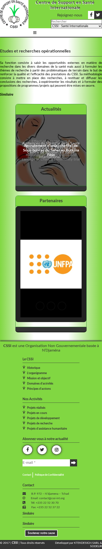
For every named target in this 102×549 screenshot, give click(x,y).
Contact (27, 475)
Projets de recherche (39, 423)
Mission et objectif (38, 378)
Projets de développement (43, 418)
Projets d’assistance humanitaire (47, 428)
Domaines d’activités (40, 383)
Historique (33, 367)
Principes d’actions (39, 388)
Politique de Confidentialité (49, 475)
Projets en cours (37, 413)
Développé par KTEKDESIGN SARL (77, 542)
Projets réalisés (36, 407)
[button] (40, 306)
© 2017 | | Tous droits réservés (22, 542)
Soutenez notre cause (41, 533)
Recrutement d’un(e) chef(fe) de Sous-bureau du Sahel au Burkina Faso (51, 150)
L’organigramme (37, 373)
